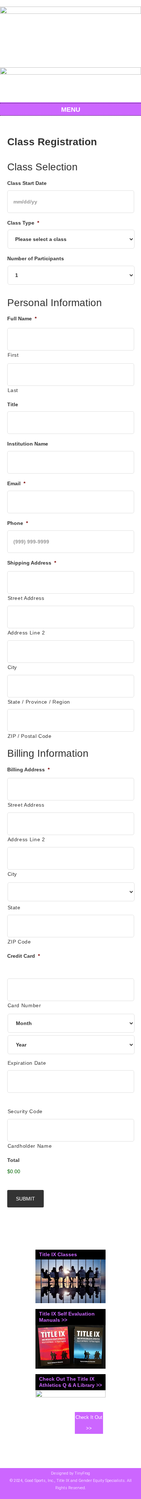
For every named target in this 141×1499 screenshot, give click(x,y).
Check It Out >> (89, 1423)
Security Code (25, 1111)
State (14, 907)
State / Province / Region (39, 702)
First (13, 355)
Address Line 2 (26, 633)
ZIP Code (19, 942)
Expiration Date (27, 1063)
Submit (25, 1199)
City (12, 667)
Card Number (24, 1005)
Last (13, 390)
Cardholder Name (30, 1146)
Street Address (26, 598)
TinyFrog (82, 1473)
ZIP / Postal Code (30, 736)
